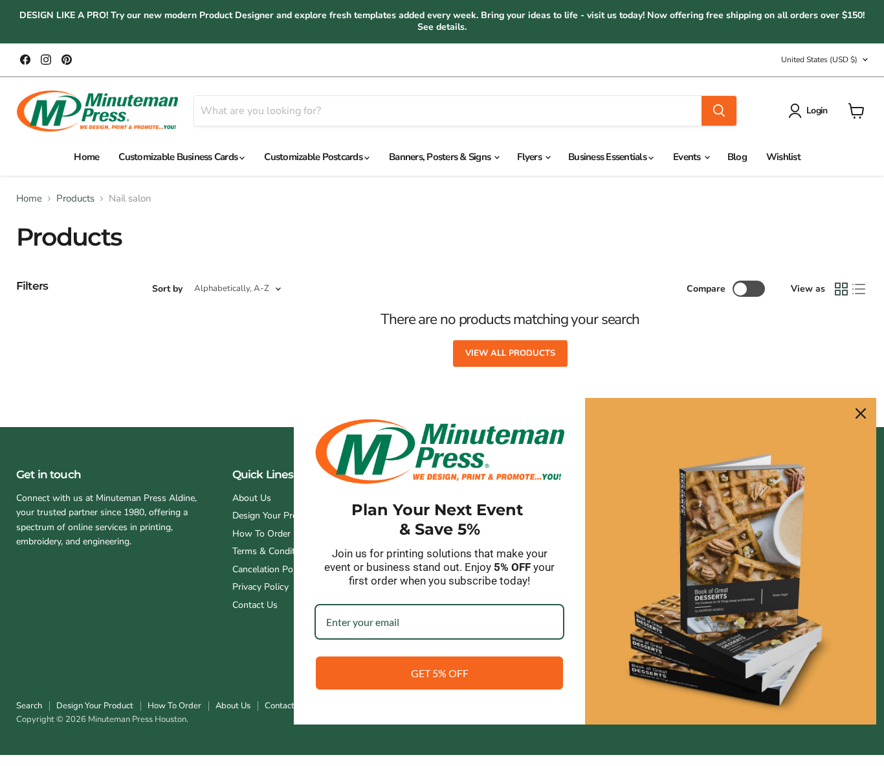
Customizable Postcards (314, 156)
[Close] (860, 413)
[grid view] (841, 289)
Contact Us (255, 605)
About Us (251, 498)
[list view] (859, 289)
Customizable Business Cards (178, 156)
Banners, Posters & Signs (440, 156)
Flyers (530, 156)
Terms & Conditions (272, 551)
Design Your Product (274, 515)
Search (29, 706)
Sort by (167, 289)
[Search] (719, 111)
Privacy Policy (260, 587)
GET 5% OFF (440, 673)
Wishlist (783, 156)
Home (86, 156)
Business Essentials (608, 156)
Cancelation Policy (269, 569)
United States (819, 59)
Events (688, 156)
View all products (510, 353)
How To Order (261, 534)
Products (75, 198)
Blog (737, 156)
